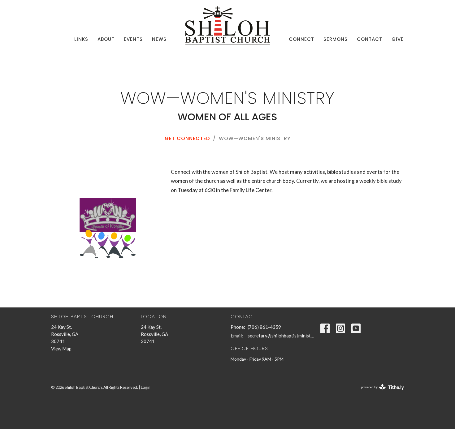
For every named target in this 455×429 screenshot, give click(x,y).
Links (81, 39)
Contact (369, 39)
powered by (379, 392)
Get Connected (187, 138)
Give (398, 39)
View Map (61, 348)
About (106, 39)
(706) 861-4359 (264, 327)
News (159, 39)
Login (145, 387)
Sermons (335, 39)
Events (133, 39)
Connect (301, 39)
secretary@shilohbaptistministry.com (281, 335)
